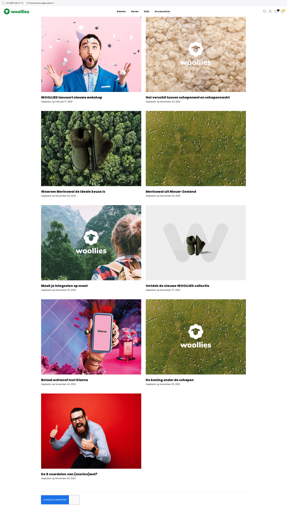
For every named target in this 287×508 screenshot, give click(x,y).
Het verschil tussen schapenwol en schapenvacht (188, 97)
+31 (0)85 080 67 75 (14, 3)
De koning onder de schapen (170, 380)
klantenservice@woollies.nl (42, 3)
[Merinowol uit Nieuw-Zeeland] (196, 148)
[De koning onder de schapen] (196, 336)
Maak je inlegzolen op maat (64, 286)
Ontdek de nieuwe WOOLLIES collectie (177, 286)
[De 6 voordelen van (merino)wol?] (91, 431)
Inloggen (270, 11)
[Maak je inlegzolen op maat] (91, 242)
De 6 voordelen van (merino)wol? (69, 474)
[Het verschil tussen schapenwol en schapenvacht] (196, 54)
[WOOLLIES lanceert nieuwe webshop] (91, 54)
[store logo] (16, 11)
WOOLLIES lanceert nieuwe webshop (71, 97)
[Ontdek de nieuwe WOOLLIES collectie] (196, 242)
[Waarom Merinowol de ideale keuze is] (91, 148)
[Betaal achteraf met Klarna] (91, 336)
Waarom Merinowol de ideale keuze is (73, 191)
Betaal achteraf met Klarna (64, 380)
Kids (146, 11)
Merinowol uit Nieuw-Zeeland (171, 191)
